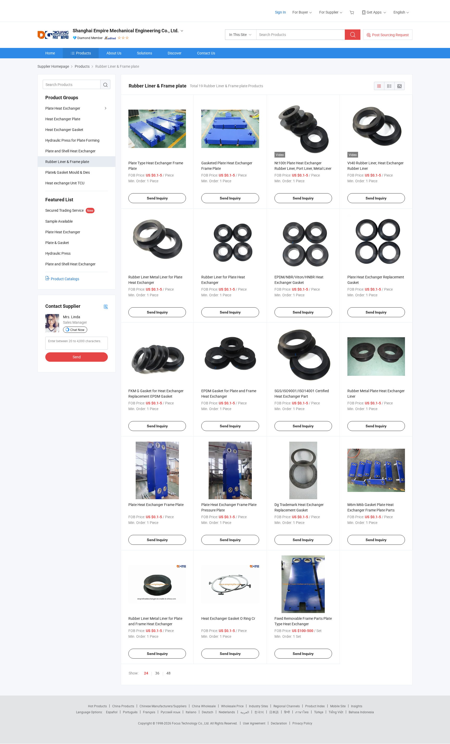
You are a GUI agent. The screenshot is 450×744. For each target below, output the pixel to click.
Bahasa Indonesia (361, 712)
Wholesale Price (232, 706)
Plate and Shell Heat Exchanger (70, 150)
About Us (114, 53)
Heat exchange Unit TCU (64, 182)
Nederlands (227, 712)
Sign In (280, 12)
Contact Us (206, 53)
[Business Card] (106, 306)
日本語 (274, 712)
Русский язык (170, 712)
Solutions (144, 53)
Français (149, 712)
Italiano (191, 712)
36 (157, 673)
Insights (356, 706)
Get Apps (374, 12)
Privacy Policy (302, 723)
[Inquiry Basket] (352, 12)
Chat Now (77, 330)
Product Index (315, 706)
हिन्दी (287, 712)
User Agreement (254, 723)
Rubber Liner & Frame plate (67, 161)
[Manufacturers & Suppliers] (71, 10)
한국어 (259, 712)
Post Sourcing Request (390, 34)
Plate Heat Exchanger (62, 108)
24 (146, 673)
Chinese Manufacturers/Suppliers (163, 706)
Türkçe (318, 712)
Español (111, 712)
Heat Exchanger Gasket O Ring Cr (228, 618)
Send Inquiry (157, 198)
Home (50, 53)
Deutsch (207, 712)
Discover (175, 53)
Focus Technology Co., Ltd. (191, 723)
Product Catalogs (65, 278)
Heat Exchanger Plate (62, 118)
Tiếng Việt (336, 712)
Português (130, 712)
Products (83, 53)
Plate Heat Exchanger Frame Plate (156, 504)
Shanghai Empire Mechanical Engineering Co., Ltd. (126, 30)
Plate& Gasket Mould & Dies (67, 172)
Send (77, 356)
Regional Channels (286, 706)
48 (168, 673)
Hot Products (97, 706)
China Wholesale (204, 706)
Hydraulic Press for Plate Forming (72, 140)
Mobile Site (338, 706)
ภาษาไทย (302, 712)
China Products (123, 706)
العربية (244, 712)
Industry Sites (258, 706)
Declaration (279, 723)
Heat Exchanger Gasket (64, 129)
